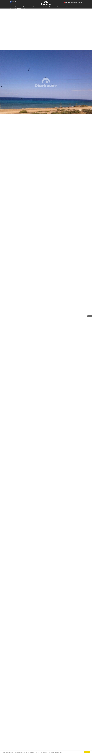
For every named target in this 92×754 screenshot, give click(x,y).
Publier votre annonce (46, 6)
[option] (46, 57)
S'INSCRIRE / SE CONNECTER (76, 2)
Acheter (14, 6)
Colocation (33, 6)
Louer (23, 6)
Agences (58, 6)
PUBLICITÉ (77, 6)
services (67, 6)
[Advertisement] (46, 22)
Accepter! (87, 752)
